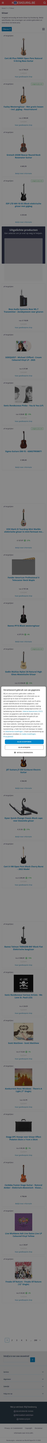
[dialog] (23, 722)
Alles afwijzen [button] (24, 747)
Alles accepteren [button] (24, 742)
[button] (23, 752)
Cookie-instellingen (29, 734)
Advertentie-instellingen (14, 731)
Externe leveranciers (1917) (33, 711)
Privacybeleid (8, 737)
